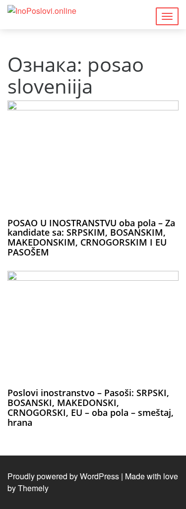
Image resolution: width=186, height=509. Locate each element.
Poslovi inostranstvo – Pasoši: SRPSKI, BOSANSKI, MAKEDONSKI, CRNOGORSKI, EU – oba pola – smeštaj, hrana (90, 407)
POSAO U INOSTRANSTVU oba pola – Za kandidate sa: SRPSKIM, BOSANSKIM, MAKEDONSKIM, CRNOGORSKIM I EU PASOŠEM (91, 237)
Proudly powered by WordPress (63, 476)
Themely (33, 488)
